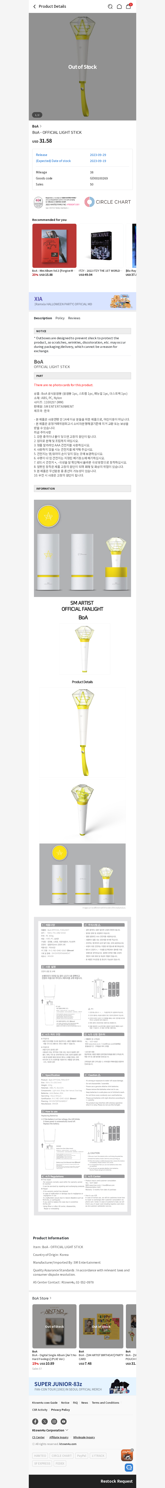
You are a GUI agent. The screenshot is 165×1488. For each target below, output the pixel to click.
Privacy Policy (60, 1409)
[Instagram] (54, 1422)
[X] (45, 1422)
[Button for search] (110, 6)
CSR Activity (39, 1409)
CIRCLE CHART (62, 1456)
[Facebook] (35, 1422)
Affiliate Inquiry (59, 1437)
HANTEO (40, 1456)
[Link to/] (119, 6)
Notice (65, 1402)
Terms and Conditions (105, 1402)
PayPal (81, 1456)
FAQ (75, 1402)
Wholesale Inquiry (84, 1437)
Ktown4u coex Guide (45, 1402)
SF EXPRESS (42, 1463)
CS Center (38, 1437)
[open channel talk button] (129, 1467)
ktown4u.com (68, 1444)
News (84, 1402)
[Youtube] (64, 1422)
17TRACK (98, 1456)
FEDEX (60, 1463)
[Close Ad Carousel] (132, 1450)
